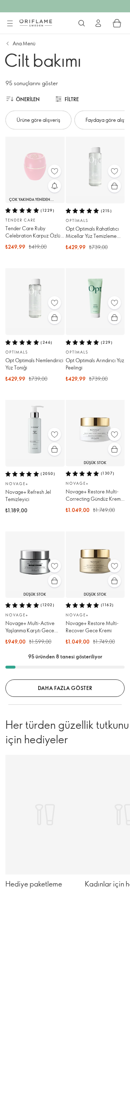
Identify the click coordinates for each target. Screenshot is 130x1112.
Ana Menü (24, 43)
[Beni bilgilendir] (54, 186)
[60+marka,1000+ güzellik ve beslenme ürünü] (81, 23)
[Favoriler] (54, 171)
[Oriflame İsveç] (36, 22)
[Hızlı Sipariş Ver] (117, 23)
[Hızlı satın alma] (114, 186)
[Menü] (9, 23)
